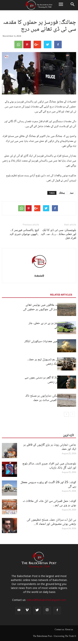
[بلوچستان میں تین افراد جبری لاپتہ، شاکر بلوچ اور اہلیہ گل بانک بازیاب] (9, 469)
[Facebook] (57, 610)
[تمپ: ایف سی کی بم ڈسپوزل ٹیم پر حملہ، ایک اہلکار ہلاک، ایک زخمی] (66, 363)
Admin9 (39, 276)
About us (69, 630)
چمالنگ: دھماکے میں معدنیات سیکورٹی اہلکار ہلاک (50, 344)
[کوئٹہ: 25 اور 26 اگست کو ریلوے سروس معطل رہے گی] (9, 488)
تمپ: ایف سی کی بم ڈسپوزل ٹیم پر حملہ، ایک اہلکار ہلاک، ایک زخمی (52, 362)
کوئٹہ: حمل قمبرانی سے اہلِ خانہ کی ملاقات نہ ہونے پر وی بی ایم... (49, 503)
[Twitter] (37, 610)
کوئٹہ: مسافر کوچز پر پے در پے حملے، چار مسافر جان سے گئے (52, 325)
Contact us (59, 630)
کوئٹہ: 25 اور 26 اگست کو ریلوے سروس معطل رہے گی (48, 484)
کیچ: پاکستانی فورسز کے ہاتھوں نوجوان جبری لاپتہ (24, 232)
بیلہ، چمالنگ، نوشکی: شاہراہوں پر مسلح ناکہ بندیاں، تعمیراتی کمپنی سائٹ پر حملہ (50, 398)
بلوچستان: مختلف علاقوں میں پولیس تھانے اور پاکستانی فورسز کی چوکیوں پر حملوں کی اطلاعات (49, 309)
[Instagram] (47, 610)
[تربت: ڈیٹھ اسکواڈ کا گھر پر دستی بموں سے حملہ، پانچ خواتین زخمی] (66, 382)
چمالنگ (62, 192)
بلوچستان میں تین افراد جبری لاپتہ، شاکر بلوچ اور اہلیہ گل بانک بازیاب (49, 466)
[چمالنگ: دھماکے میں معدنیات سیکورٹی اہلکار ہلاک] (66, 345)
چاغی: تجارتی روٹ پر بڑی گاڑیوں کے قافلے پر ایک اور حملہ (49, 447)
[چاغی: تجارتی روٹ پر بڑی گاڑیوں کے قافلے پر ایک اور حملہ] (9, 450)
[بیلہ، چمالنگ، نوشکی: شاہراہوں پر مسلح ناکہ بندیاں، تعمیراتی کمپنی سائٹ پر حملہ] (66, 400)
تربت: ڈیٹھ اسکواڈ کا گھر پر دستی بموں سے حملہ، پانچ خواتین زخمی (50, 380)
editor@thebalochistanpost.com (46, 600)
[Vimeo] (27, 610)
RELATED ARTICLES (61, 294)
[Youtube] (19, 610)
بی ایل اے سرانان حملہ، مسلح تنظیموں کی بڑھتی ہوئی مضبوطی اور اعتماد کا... (51, 522)
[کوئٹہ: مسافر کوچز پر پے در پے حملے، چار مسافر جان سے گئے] (66, 327)
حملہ (71, 192)
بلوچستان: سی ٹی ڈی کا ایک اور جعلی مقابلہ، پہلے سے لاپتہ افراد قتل (58, 234)
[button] (72, 5)
